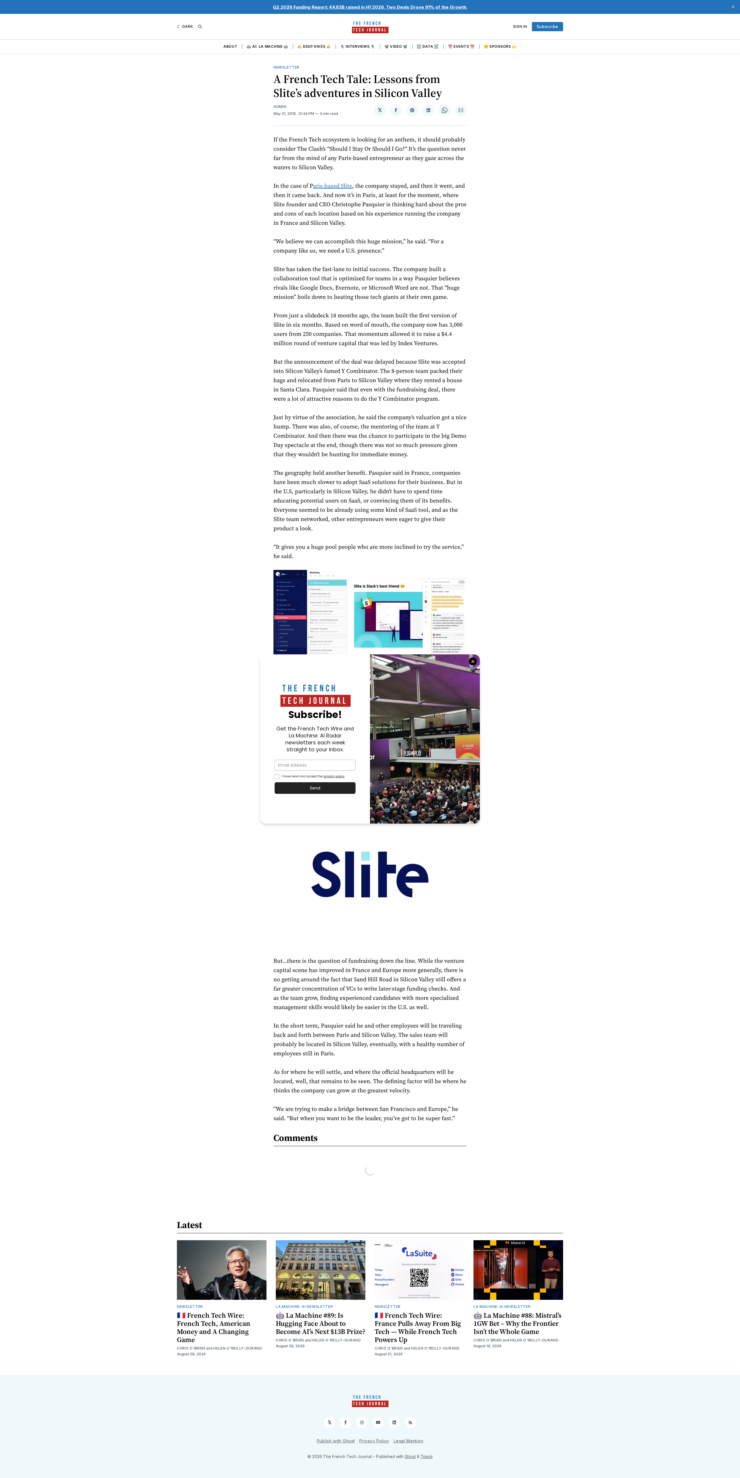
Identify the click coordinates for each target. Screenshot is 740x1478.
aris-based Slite (332, 186)
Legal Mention (408, 1440)
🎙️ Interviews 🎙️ (357, 46)
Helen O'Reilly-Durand (237, 1348)
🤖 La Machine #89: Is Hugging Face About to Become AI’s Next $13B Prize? (320, 1323)
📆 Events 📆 (461, 46)
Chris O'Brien (191, 1348)
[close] (733, 7)
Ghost (410, 1456)
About (230, 46)
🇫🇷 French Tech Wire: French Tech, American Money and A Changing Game (213, 1327)
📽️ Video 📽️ (396, 46)
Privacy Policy (374, 1440)
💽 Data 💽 (428, 46)
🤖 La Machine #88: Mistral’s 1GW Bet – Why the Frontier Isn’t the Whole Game (517, 1323)
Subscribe (547, 26)
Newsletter (286, 67)
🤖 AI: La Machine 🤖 (267, 46)
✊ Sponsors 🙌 (500, 46)
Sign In (520, 26)
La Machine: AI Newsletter (304, 1306)
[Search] (200, 26)
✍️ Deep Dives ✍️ (314, 46)
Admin (279, 106)
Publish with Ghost (336, 1440)
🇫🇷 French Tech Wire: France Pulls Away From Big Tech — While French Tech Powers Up (418, 1327)
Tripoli (426, 1456)
